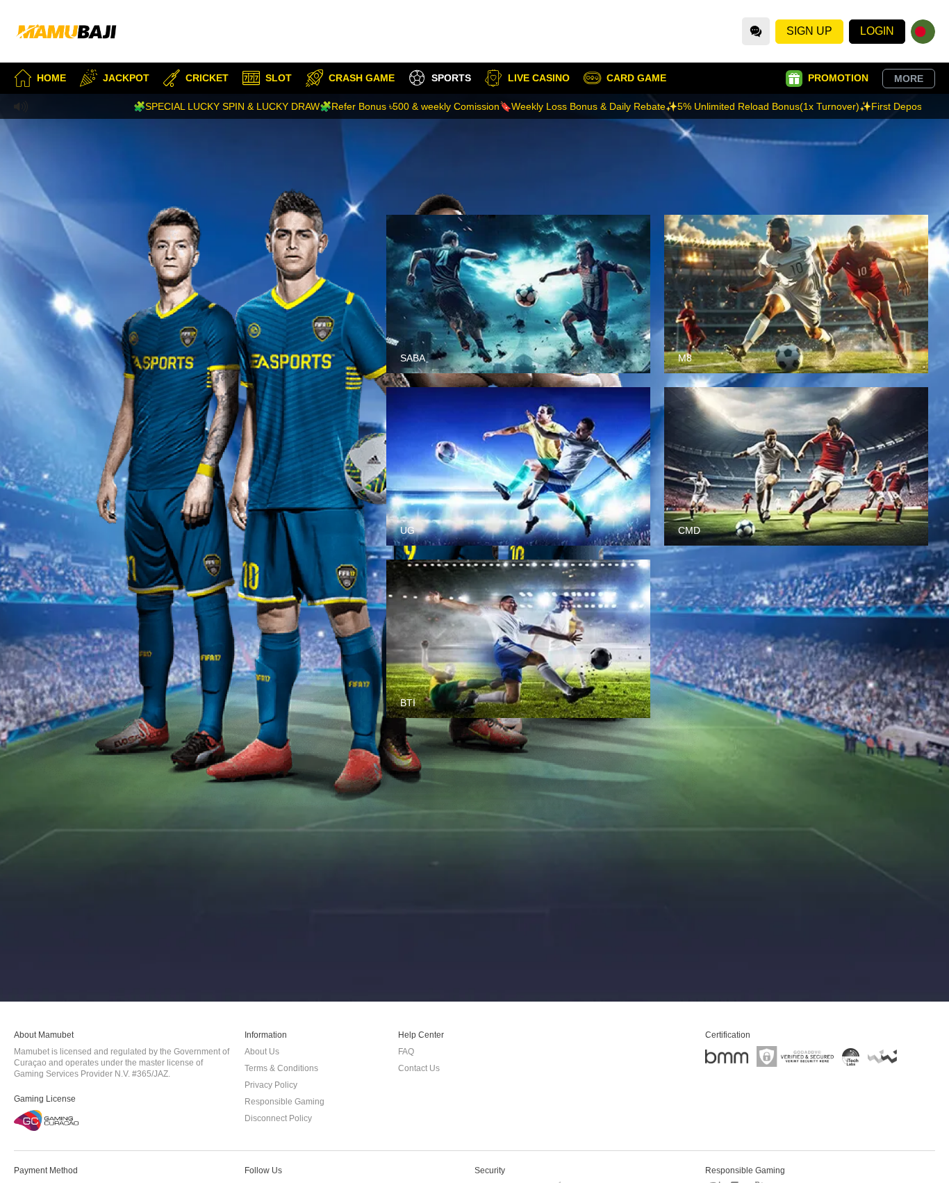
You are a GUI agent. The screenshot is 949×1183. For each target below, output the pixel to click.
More (908, 78)
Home (51, 77)
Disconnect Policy (278, 1118)
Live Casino (539, 77)
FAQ (406, 1051)
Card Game (636, 77)
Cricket (207, 77)
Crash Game (362, 77)
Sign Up (809, 31)
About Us (262, 1051)
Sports (451, 77)
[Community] (756, 31)
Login (877, 31)
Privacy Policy (271, 1085)
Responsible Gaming (284, 1102)
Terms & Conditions (281, 1068)
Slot (278, 77)
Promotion (838, 77)
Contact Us (419, 1068)
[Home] (66, 31)
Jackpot (126, 77)
